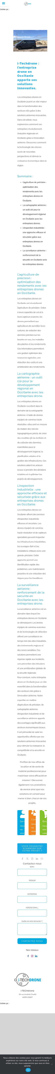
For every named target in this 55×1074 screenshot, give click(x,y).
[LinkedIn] (36, 956)
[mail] (42, 859)
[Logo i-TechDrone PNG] (27, 974)
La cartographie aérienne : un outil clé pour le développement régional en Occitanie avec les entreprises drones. (35, 214)
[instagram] (32, 859)
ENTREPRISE (32, 894)
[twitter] (27, 859)
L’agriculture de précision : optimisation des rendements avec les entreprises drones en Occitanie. (34, 191)
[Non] (51, 1064)
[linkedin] (37, 859)
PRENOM (32, 880)
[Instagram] (32, 956)
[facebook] (22, 859)
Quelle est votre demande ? (32, 921)
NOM (32, 867)
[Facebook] (28, 956)
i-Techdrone (27, 63)
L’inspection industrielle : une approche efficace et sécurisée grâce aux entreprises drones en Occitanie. (34, 237)
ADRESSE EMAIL (32, 908)
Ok (28, 1070)
